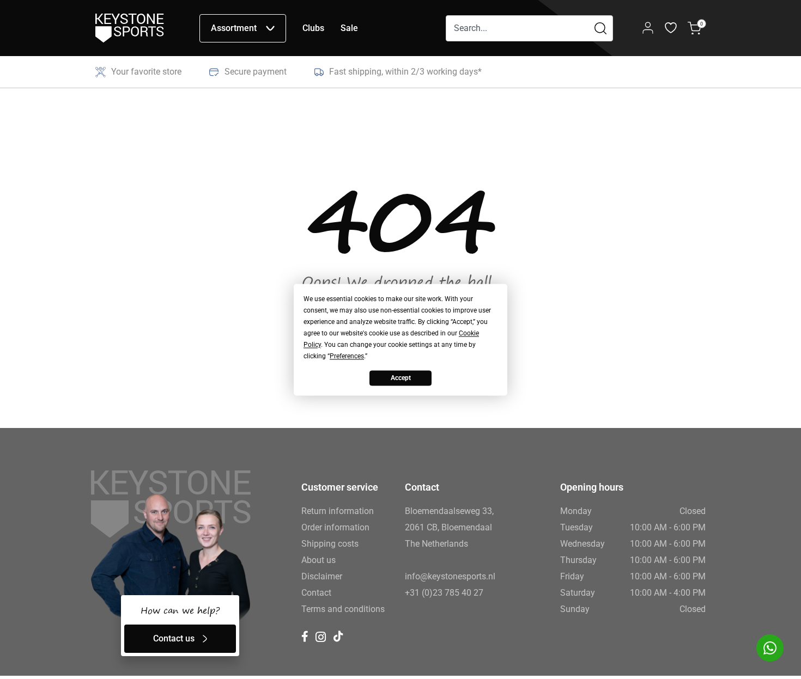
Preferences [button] (347, 356)
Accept (401, 378)
